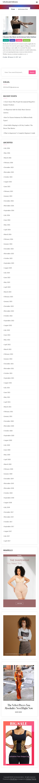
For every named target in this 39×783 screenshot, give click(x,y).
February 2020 (8, 469)
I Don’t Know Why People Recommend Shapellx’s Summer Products (19, 103)
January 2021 (8, 416)
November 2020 (9, 426)
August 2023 (8, 268)
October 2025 (8, 177)
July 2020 (7, 445)
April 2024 (7, 229)
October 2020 (8, 431)
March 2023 (7, 292)
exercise (6, 40)
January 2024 (8, 244)
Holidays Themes (31, 779)
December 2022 (9, 306)
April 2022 (7, 344)
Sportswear (27, 40)
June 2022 (7, 335)
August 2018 (8, 502)
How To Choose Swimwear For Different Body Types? (17, 118)
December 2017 (9, 512)
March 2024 (7, 234)
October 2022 (8, 316)
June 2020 (7, 450)
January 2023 (8, 301)
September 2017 (9, 526)
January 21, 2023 (13, 57)
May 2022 (7, 340)
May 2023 (7, 282)
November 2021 (9, 368)
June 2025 (7, 186)
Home (13, 9)
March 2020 (7, 464)
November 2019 (9, 483)
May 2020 (7, 455)
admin (5, 57)
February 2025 (8, 191)
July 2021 (7, 388)
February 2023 (8, 297)
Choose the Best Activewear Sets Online (19, 37)
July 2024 (7, 215)
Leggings (19, 40)
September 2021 (9, 378)
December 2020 (9, 421)
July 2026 (7, 148)
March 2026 (7, 158)
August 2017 (8, 531)
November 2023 (9, 253)
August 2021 (8, 383)
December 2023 (9, 249)
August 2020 (8, 440)
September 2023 (9, 263)
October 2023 (8, 258)
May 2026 (7, 153)
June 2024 (7, 220)
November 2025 (9, 172)
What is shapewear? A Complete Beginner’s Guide (19, 133)
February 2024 (8, 239)
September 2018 (9, 498)
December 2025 (9, 167)
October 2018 (8, 493)
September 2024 (9, 210)
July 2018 (7, 507)
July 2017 (7, 536)
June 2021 (7, 392)
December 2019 (9, 478)
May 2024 (7, 225)
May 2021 (7, 397)
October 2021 (8, 373)
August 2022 (8, 325)
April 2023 (7, 287)
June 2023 (7, 277)
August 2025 (8, 182)
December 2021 (9, 364)
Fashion (12, 40)
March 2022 (7, 349)
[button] (37, 2)
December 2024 (9, 201)
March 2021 (7, 407)
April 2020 (7, 459)
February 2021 (8, 411)
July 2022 (7, 330)
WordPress (13, 779)
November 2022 (9, 311)
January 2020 (8, 474)
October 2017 (8, 522)
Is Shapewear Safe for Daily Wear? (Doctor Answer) (17, 111)
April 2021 (7, 402)
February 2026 (8, 162)
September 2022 (9, 320)
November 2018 (9, 488)
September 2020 (9, 435)
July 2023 (7, 273)
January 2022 (8, 359)
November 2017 (9, 517)
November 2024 (9, 206)
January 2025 (8, 196)
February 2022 (8, 354)
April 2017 (7, 541)
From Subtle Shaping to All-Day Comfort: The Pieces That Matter (18, 126)
